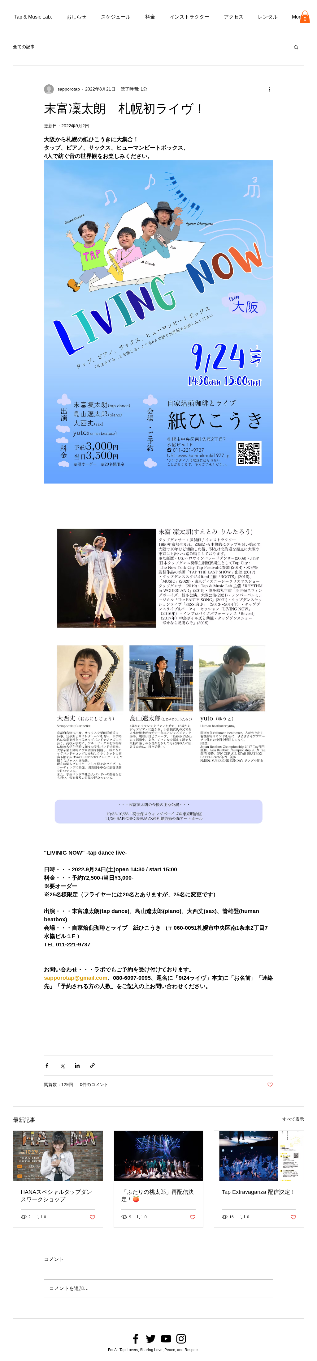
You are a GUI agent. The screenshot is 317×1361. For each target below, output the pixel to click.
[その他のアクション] (269, 89)
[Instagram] (181, 1338)
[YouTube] (165, 1338)
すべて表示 (293, 1119)
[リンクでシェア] (92, 1065)
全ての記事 (24, 46)
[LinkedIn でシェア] (77, 1065)
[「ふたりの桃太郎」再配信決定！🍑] (158, 1156)
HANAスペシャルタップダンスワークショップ (56, 1195)
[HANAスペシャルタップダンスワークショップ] (58, 1156)
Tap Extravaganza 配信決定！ (259, 1192)
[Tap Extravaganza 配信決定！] (259, 1156)
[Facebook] (135, 1338)
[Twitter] (150, 1338)
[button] (305, 17)
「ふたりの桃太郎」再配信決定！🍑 (157, 1195)
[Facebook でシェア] (47, 1065)
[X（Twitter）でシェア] (62, 1065)
